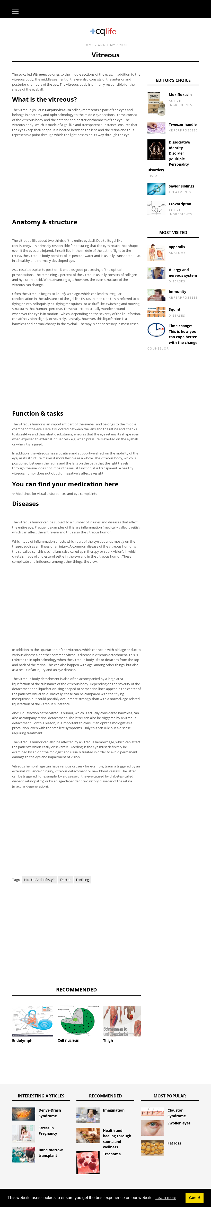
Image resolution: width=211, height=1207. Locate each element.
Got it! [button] (194, 1198)
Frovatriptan (180, 203)
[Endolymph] (32, 1021)
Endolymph (22, 1040)
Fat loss (174, 1143)
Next (148, 1016)
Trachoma (112, 1153)
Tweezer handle (183, 124)
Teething (82, 879)
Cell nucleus (68, 1040)
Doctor (65, 879)
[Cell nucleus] (78, 1021)
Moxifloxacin (180, 94)
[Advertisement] (76, 177)
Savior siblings (181, 186)
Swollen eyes (179, 1123)
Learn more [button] (165, 1197)
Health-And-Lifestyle (39, 879)
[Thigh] (123, 1021)
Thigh (108, 1040)
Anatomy (106, 45)
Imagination (114, 1110)
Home (88, 45)
